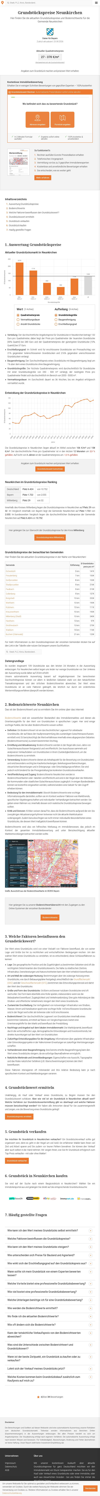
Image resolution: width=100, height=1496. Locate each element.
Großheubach (12, 625)
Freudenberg (11, 575)
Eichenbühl (10, 571)
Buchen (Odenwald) (14, 634)
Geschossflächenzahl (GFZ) (34, 983)
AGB (7, 1470)
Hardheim (10, 621)
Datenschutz (11, 1466)
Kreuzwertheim (12, 612)
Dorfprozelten (12, 580)
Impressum (10, 1463)
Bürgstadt (10, 598)
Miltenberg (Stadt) (13, 616)
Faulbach (10, 589)
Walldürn (9, 630)
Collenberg (10, 594)
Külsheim (10, 607)
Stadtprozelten (12, 585)
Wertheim (10, 603)
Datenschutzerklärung (12, 1493)
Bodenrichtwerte (13, 718)
